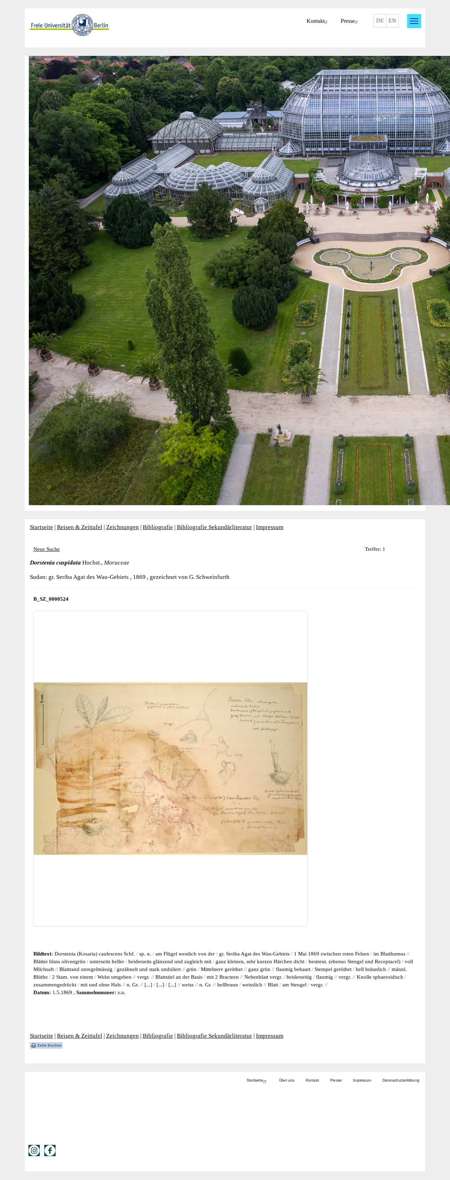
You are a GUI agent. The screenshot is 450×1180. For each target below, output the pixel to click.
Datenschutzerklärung (400, 1080)
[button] (414, 21)
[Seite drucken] (46, 1045)
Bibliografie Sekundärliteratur (214, 527)
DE (380, 21)
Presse (348, 21)
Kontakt (315, 21)
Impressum (269, 527)
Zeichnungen (122, 527)
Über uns (287, 1080)
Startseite (41, 527)
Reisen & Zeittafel (79, 527)
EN (392, 21)
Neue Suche (46, 549)
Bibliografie (158, 527)
